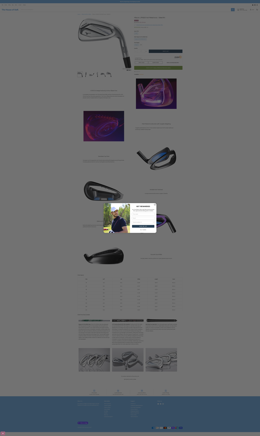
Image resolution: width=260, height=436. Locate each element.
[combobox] (143, 222)
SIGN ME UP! (143, 226)
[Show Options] (153, 222)
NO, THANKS (143, 229)
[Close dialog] (155, 204)
